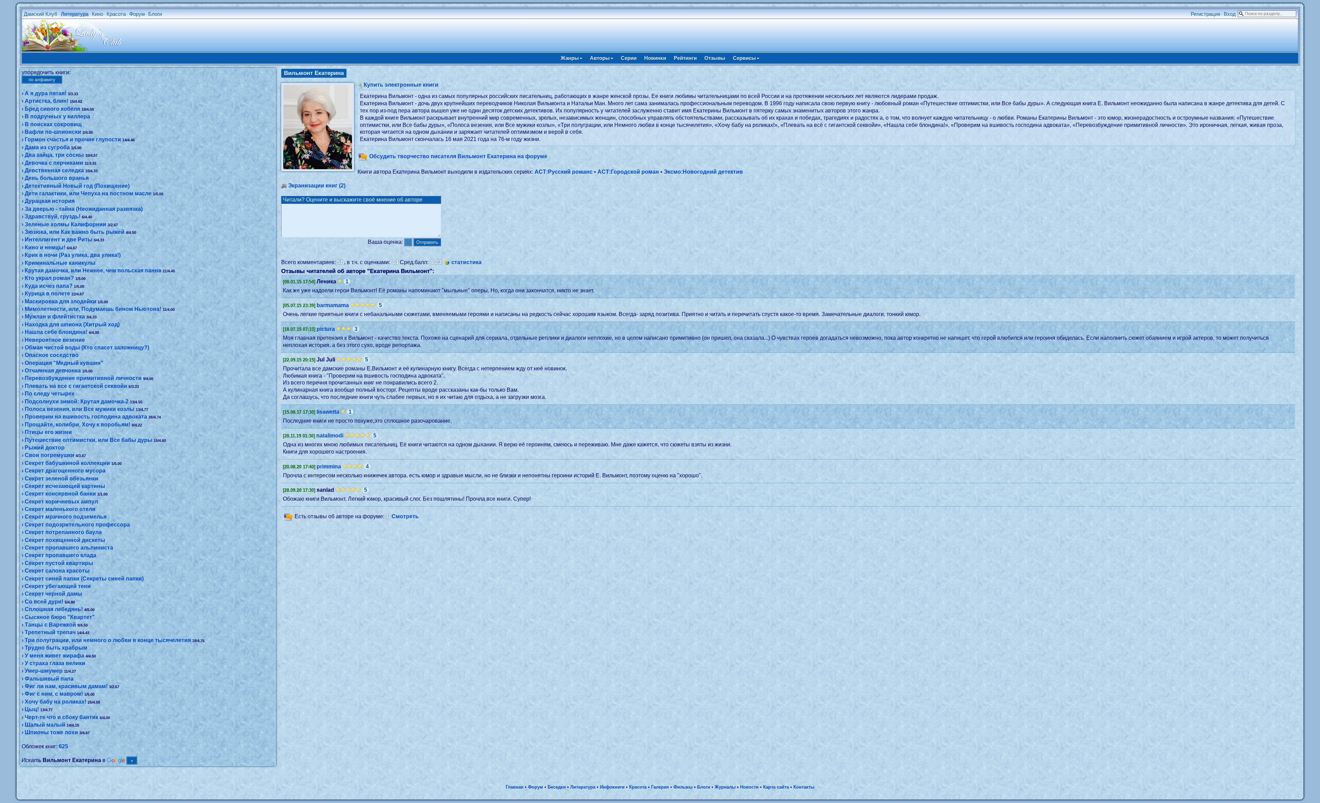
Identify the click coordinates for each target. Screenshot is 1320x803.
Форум (137, 14)
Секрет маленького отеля (60, 509)
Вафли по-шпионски (53, 132)
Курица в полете (47, 293)
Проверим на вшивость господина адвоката (86, 417)
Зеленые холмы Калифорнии (65, 224)
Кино (97, 14)
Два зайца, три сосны (54, 155)
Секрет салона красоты (57, 571)
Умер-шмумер (44, 671)
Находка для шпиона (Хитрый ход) (72, 324)
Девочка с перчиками (54, 163)
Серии (629, 58)
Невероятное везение (55, 340)
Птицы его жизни (48, 432)
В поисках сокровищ (53, 124)
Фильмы (683, 787)
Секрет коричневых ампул (61, 501)
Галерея (660, 787)
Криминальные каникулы (60, 263)
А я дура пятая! (45, 93)
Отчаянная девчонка (53, 370)
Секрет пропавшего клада (60, 555)
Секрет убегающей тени (58, 586)
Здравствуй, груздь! (52, 216)
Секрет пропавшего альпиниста (69, 548)
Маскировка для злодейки (60, 301)
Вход (1230, 14)
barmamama (333, 305)
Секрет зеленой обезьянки (61, 478)
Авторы (600, 58)
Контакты (803, 787)
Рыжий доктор (45, 448)
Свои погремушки (49, 455)
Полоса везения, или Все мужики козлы (79, 409)
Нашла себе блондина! (56, 332)
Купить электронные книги (401, 85)
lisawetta (328, 412)
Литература (74, 14)
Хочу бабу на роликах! (55, 702)
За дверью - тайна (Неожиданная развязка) (84, 209)
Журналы (725, 787)
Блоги (155, 14)
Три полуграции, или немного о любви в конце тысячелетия (108, 640)
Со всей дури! (44, 602)
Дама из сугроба (47, 147)
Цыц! (32, 709)
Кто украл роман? (49, 278)
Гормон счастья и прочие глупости (73, 139)
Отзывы (714, 58)
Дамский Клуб (40, 14)
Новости (749, 787)
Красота (116, 14)
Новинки (655, 58)
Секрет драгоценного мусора (65, 471)
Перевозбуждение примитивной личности (83, 378)
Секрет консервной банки (60, 494)
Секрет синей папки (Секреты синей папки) (84, 579)
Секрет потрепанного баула (63, 532)
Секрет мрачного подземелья (66, 517)
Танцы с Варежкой (50, 625)
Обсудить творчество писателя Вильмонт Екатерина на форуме (458, 156)
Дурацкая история (50, 201)
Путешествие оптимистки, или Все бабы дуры (88, 440)
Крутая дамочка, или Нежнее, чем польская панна (93, 270)
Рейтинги (685, 58)
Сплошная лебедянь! (54, 609)
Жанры (570, 58)
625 (63, 746)
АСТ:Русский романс (564, 172)
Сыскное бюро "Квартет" (60, 617)
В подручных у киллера (57, 116)
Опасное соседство (52, 355)
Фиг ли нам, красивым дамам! (66, 686)
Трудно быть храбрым (56, 648)
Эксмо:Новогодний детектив (703, 172)
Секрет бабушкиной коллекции (67, 463)
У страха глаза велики (55, 663)
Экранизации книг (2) (316, 185)
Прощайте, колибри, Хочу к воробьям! (77, 424)
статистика (466, 262)
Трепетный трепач (50, 632)
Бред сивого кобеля (52, 109)
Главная (515, 787)
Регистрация (1205, 14)
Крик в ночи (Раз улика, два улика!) (73, 255)
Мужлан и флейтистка (55, 316)
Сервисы (744, 58)
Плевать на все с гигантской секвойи (76, 386)
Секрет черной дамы (53, 594)
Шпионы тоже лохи (51, 732)
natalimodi (329, 435)
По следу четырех (50, 394)
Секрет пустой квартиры (59, 563)
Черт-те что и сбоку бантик (61, 717)
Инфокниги (612, 787)
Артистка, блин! (46, 101)
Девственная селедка (54, 170)
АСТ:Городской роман (628, 172)
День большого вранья (57, 178)
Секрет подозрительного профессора (77, 525)
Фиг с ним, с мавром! (54, 694)
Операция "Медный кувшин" (64, 363)
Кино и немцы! (45, 247)
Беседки (557, 787)
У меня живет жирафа (54, 656)
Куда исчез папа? (49, 286)
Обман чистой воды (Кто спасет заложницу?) (87, 347)
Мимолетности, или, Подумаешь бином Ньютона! (93, 309)
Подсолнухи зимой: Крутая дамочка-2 (77, 401)
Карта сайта (776, 787)
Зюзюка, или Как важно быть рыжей (74, 232)
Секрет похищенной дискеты (65, 540)
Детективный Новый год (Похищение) (77, 186)
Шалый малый (45, 725)
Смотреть (405, 516)
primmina (329, 466)
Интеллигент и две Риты (58, 239)
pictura (326, 329)
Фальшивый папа (49, 679)
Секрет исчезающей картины (65, 486)
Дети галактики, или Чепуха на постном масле (88, 193)
